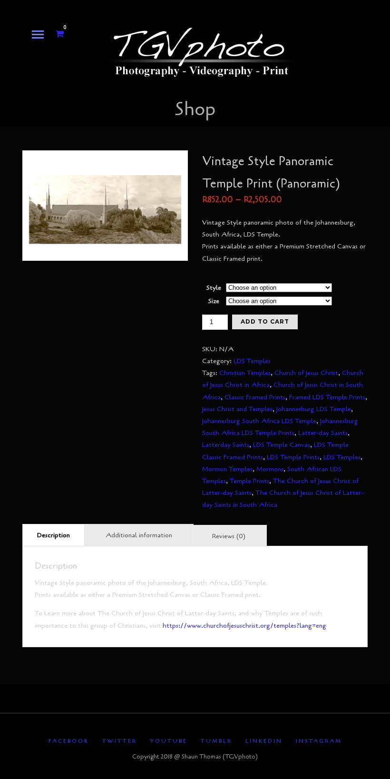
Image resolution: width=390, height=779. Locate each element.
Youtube (168, 741)
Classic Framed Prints (254, 397)
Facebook (69, 741)
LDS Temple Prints (293, 457)
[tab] (53, 534)
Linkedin (264, 741)
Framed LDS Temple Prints (327, 397)
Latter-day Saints (323, 432)
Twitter (119, 741)
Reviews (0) (228, 536)
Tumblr (216, 741)
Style (213, 287)
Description (53, 535)
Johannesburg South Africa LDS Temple (259, 420)
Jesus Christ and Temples (237, 409)
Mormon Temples (227, 468)
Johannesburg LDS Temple (313, 409)
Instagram (319, 741)
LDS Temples (252, 360)
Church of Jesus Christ (306, 372)
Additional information (139, 535)
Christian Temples (245, 372)
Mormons (269, 468)
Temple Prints (249, 480)
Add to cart (265, 321)
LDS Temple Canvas (281, 444)
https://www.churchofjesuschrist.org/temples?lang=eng (244, 625)
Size (213, 301)
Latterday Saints (225, 444)
